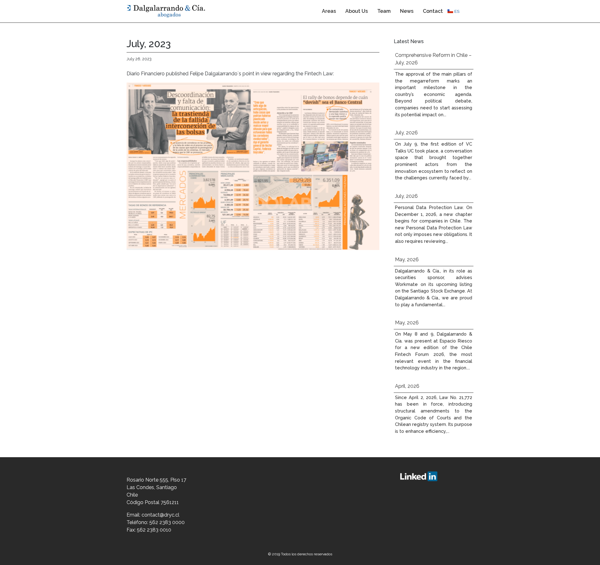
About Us (356, 11)
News (406, 11)
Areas (329, 11)
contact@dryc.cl (160, 515)
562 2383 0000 (167, 522)
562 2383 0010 (154, 530)
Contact (433, 11)
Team (384, 11)
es (457, 11)
